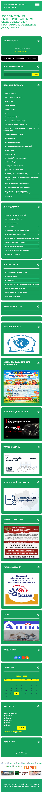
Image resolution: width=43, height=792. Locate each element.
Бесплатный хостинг (24, 787)
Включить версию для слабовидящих (21, 58)
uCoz (36, 787)
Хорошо (8, 718)
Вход (26, 51)
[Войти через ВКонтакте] (19, 657)
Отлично (9, 715)
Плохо (8, 723)
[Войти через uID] (16, 657)
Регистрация (19, 51)
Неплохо (9, 720)
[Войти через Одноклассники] (27, 657)
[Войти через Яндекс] (23, 657)
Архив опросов (18, 731)
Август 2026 (21, 676)
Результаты (8, 731)
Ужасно (8, 725)
